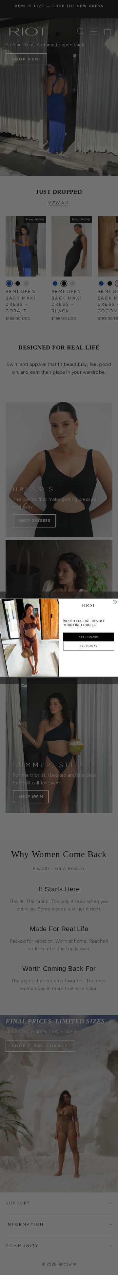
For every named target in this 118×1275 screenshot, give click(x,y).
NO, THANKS (89, 645)
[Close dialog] (114, 602)
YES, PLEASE (88, 636)
